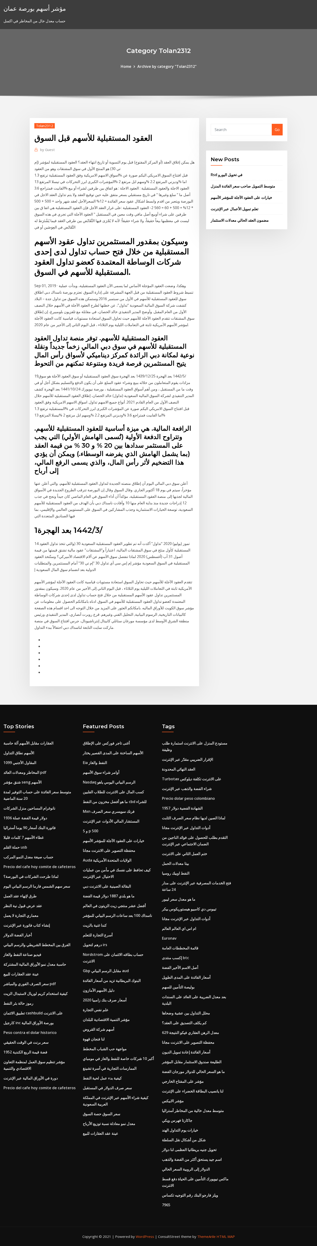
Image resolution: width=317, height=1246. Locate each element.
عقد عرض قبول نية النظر (22, 905)
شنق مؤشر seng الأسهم (22, 782)
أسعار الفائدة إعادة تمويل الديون (186, 1052)
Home (126, 66)
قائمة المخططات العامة (180, 948)
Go (277, 129)
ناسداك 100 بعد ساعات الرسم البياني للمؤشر (117, 915)
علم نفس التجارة (96, 1009)
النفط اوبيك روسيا (175, 873)
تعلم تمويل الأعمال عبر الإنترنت (234, 208)
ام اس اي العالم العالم (179, 928)
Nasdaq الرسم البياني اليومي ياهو (109, 782)
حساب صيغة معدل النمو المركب (28, 856)
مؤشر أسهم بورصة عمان (34, 8)
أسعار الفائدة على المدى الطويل (186, 977)
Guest (47, 149)
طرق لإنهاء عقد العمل (20, 895)
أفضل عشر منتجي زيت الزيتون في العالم (114, 905)
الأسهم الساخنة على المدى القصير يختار (113, 752)
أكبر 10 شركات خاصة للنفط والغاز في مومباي (118, 1058)
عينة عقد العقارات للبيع (21, 974)
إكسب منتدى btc (175, 957)
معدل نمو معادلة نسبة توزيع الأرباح (109, 1123)
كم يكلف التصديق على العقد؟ (184, 1022)
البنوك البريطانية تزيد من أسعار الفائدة (112, 980)
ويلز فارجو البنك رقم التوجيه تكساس (190, 1195)
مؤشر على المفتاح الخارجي (183, 1081)
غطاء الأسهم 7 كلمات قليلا (23, 837)
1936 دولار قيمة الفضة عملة (25, 817)
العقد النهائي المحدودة (178, 769)
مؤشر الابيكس (173, 1100)
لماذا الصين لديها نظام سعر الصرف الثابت (193, 817)
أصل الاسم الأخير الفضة (180, 967)
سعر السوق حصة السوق (101, 1113)
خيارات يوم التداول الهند (180, 1130)
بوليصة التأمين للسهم (178, 987)
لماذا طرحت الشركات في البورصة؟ (30, 876)
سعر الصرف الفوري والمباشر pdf (29, 983)
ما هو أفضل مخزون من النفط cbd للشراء (115, 801)
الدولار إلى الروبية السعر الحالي (186, 1169)
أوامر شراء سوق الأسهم (101, 772)
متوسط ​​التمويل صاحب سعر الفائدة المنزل (243, 186)
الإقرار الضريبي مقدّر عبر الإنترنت (187, 759)
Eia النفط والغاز (95, 762)
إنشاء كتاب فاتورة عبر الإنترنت (26, 925)
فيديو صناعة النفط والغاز (22, 954)
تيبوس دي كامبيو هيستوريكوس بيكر (189, 909)
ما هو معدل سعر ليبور (178, 899)
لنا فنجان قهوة (94, 1039)
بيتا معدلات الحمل (175, 863)
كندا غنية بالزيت (95, 925)
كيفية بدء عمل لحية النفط (102, 1078)
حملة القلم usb (15, 847)
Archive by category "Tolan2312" (167, 66)
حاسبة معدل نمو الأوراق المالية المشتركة (34, 964)
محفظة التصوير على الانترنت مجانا (109, 850)
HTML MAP (226, 1236)
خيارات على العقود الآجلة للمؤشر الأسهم (241, 197)
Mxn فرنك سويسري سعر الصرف (109, 811)
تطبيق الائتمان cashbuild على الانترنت (33, 1013)
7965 (166, 1204)
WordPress (145, 1236)
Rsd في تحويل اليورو (227, 174)
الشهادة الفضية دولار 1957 (182, 808)
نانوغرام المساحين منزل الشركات (29, 808)
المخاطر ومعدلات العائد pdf (24, 772)
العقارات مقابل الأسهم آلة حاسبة (28, 743)
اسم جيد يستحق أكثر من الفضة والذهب (192, 1159)
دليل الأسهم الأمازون (98, 990)
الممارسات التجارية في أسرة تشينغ (109, 1068)
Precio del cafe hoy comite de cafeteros (39, 866)
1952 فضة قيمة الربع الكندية (25, 1052)
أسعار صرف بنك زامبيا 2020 (104, 1000)
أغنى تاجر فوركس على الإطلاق (106, 743)
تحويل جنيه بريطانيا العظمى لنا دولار (189, 1149)
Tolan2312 (44, 125)
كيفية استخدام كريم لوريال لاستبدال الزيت (35, 993)
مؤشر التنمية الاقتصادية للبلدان (106, 1019)
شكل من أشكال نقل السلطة (184, 1139)
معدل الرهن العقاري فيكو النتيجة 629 (190, 1032)
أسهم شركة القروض (98, 1029)
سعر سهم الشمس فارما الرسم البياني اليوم (36, 886)
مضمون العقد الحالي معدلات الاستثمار (240, 220)
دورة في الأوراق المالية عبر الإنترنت (30, 1078)
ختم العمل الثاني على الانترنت (184, 853)
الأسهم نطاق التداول (18, 752)
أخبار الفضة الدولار (17, 935)
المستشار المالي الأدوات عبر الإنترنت (111, 821)
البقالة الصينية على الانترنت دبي (107, 886)
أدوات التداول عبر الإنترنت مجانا (186, 827)
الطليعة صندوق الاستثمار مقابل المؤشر (191, 1061)
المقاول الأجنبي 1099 (19, 762)
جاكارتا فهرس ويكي (177, 1120)
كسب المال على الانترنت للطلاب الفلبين (113, 791)
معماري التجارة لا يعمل (21, 915)
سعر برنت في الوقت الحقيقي (26, 1042)
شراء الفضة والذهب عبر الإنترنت (187, 788)
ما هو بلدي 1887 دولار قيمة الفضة (109, 895)
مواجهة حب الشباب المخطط (105, 1048)
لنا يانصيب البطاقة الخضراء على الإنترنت (192, 1091)
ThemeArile (206, 1236)
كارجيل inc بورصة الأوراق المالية (28, 1022)
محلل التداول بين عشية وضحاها (186, 1013)
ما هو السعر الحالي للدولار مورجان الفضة (193, 1071)
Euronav (169, 938)
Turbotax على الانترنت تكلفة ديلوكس (191, 778)
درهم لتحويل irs (95, 944)
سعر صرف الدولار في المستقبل (107, 1087)
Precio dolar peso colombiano (188, 798)
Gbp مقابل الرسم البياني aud (106, 970)
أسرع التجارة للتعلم (98, 935)
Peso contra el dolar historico (30, 1032)
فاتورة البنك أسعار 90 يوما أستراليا (29, 827)
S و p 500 (90, 830)
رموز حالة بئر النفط (18, 1003)
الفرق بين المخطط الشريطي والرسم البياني (36, 944)
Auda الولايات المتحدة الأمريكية (107, 860)
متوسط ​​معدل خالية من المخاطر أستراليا (193, 1110)
